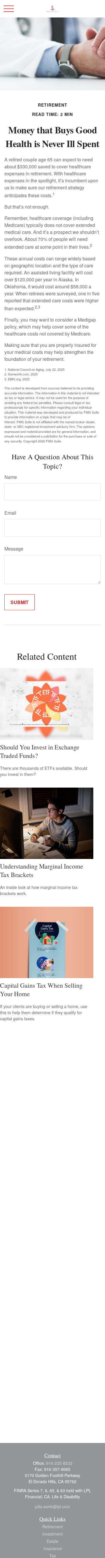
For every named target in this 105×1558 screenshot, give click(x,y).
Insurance (52, 1548)
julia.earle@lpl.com (52, 1506)
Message (13, 548)
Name (10, 477)
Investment (52, 1534)
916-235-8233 (59, 1463)
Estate (52, 1541)
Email (10, 512)
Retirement (52, 1526)
